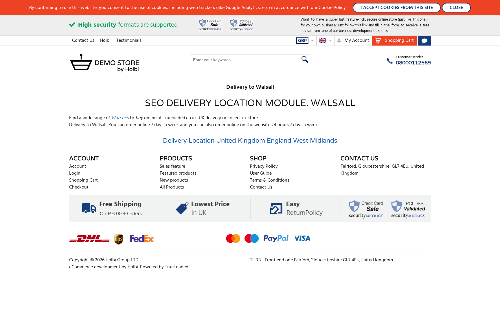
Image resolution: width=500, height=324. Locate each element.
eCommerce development (94, 267)
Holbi (105, 40)
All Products (172, 187)
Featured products (178, 173)
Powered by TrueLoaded (164, 267)
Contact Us (83, 40)
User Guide (261, 173)
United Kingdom (240, 140)
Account (77, 166)
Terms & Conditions (269, 180)
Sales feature (172, 166)
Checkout (79, 187)
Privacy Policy (264, 166)
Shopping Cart (83, 180)
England (279, 140)
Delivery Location (188, 140)
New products (174, 180)
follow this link (356, 25)
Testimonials (128, 40)
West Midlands (315, 140)
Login (74, 173)
